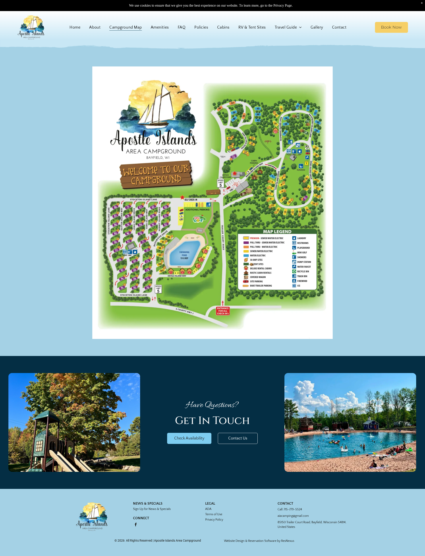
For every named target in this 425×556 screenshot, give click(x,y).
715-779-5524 (293, 509)
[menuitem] (75, 27)
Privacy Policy (214, 519)
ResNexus (287, 541)
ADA (208, 509)
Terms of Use (213, 514)
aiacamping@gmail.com (293, 516)
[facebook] (135, 525)
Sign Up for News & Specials (152, 509)
